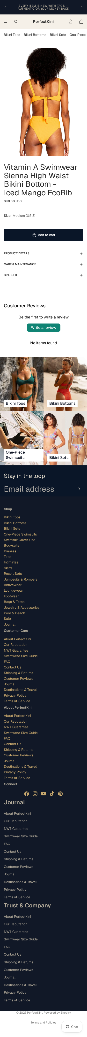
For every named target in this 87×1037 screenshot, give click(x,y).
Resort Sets (13, 573)
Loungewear (13, 590)
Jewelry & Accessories (21, 607)
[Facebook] (26, 794)
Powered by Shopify (57, 1013)
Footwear (11, 596)
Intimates (11, 562)
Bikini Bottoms (35, 35)
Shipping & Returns (18, 673)
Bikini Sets (58, 35)
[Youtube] (43, 794)
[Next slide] (81, 7)
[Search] (16, 21)
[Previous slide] (5, 7)
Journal (9, 624)
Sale (7, 619)
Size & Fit (10, 275)
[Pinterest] (60, 794)
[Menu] (5, 21)
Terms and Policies (43, 1022)
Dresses (10, 551)
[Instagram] (35, 794)
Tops (7, 557)
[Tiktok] (52, 794)
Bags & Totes (14, 602)
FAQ (7, 662)
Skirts (8, 568)
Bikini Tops (12, 35)
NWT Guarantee (16, 650)
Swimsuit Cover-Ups (19, 540)
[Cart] (81, 21)
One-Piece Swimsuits (20, 534)
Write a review (43, 327)
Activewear (13, 585)
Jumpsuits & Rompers (20, 579)
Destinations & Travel (20, 690)
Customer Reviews (18, 678)
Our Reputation (15, 645)
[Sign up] (78, 489)
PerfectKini (34, 1013)
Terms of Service (17, 701)
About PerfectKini (17, 639)
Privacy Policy (15, 695)
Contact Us (12, 667)
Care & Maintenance (20, 264)
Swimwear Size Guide (21, 656)
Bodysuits (11, 545)
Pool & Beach (14, 613)
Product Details (16, 253)
